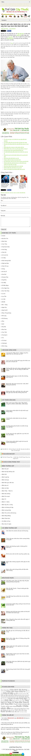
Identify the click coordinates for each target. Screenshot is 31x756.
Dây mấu (6, 698)
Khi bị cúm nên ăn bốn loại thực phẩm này (17, 554)
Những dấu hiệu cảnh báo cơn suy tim (13, 167)
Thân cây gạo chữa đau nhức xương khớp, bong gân (18, 539)
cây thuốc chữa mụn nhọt (23, 695)
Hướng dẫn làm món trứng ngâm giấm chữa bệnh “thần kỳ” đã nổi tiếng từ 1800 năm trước (18, 369)
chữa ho (22, 692)
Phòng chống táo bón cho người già (12, 159)
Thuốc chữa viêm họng (21, 710)
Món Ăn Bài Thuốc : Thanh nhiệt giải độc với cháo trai (17, 589)
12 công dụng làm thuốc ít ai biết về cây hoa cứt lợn (17, 426)
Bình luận (3, 215)
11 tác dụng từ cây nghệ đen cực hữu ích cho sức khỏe (17, 434)
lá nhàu (28, 698)
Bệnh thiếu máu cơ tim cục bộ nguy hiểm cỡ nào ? (16, 148)
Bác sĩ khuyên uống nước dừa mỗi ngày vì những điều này (17, 620)
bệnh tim (3, 192)
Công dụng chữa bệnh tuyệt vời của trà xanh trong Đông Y (17, 442)
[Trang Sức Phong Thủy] (15, 134)
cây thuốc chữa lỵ (12, 695)
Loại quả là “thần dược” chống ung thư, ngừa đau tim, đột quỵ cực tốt (17, 353)
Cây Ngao (24, 693)
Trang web (3, 210)
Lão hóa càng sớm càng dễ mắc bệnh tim (13, 150)
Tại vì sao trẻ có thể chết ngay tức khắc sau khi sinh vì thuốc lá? (18, 361)
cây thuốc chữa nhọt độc (19, 696)
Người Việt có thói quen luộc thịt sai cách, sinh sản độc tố (17, 654)
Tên (2, 200)
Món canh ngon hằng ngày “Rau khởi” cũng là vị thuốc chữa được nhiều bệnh (17, 403)
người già (18, 35)
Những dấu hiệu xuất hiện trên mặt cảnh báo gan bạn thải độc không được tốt (17, 392)
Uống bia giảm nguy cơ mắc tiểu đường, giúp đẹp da (17, 376)
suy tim (10, 36)
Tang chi (10, 702)
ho (9, 699)
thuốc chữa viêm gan (10, 710)
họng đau (23, 699)
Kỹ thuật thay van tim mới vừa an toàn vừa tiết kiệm (16, 161)
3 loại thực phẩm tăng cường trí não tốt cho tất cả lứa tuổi (18, 604)
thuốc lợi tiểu (6, 712)
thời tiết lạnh (20, 33)
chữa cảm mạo (12, 692)
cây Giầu (20, 693)
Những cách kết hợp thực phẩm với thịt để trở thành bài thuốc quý (17, 612)
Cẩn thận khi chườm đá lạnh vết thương (17, 530)
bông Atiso (6, 690)
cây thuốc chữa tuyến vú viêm (13, 697)
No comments (12, 28)
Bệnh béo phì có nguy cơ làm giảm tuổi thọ (14, 147)
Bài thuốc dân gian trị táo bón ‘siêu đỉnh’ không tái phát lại (17, 384)
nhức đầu (8, 700)
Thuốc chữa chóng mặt (21, 704)
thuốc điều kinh (15, 711)
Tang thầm (9, 704)
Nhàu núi (2, 700)
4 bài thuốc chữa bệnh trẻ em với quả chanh (16, 419)
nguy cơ (11, 192)
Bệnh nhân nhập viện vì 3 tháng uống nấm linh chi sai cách (17, 639)
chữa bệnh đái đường (18, 690)
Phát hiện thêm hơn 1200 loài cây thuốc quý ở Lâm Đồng (18, 662)
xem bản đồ (19, 733)
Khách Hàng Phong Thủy (11, 462)
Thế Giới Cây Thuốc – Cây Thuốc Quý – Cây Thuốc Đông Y (17, 750)
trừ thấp (25, 711)
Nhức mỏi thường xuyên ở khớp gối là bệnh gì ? (16, 547)
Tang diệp (18, 702)
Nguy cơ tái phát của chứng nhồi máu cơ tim (14, 169)
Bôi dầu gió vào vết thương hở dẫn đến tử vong (17, 631)
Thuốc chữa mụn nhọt (8, 706)
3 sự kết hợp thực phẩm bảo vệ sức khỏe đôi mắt (17, 596)
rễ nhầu (22, 700)
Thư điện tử (4, 205)
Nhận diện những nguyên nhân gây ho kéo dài (18, 562)
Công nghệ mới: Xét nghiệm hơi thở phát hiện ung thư (17, 646)
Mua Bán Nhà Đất (9, 454)
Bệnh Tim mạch (4, 28)
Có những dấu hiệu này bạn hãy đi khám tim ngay (15, 142)
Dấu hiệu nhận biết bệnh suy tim (11, 158)
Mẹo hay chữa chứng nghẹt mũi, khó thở (13, 166)
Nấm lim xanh (18, 700)
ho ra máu (15, 699)
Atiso (2, 690)
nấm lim (14, 700)
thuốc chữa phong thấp (17, 708)
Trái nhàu (21, 711)
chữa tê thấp (8, 693)
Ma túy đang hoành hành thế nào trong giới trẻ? (18, 670)
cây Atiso (15, 693)
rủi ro (12, 43)
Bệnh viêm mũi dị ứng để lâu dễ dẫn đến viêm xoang (17, 570)
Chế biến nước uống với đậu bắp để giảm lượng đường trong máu (17, 581)
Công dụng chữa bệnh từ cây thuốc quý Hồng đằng (17, 411)
